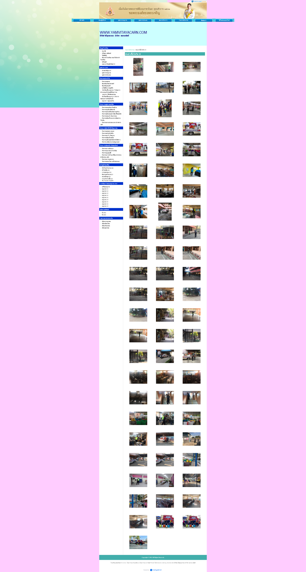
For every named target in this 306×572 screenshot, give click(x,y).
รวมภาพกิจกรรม (183, 20)
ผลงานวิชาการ (163, 20)
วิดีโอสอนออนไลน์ (224, 20)
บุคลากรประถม (143, 20)
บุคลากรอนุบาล (122, 20)
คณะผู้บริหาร (102, 20)
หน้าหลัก (81, 20)
